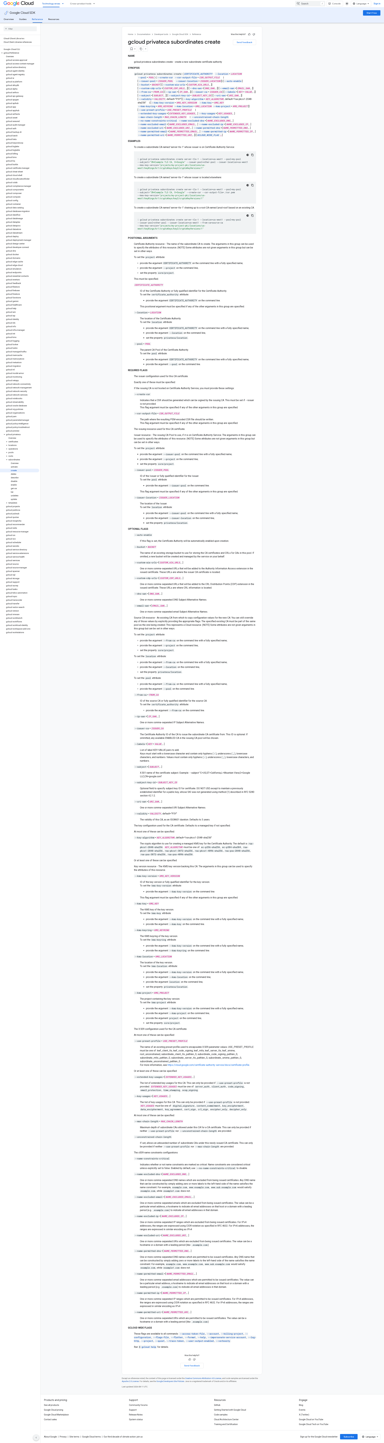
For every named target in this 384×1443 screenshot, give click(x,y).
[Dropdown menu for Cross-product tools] (95, 3)
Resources (53, 19)
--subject (144, 95)
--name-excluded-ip (211, 124)
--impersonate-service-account (227, 1337)
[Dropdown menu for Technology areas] (63, 3)
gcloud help (149, 1347)
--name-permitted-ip (213, 131)
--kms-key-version (163, 102)
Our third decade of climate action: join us (123, 1437)
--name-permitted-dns (207, 127)
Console (336, 3)
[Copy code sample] (252, 155)
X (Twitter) (304, 1414)
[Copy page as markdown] (141, 48)
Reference (37, 19)
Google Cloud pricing (53, 1410)
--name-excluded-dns (191, 120)
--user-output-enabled (200, 1341)
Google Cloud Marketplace (56, 1414)
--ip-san (171, 91)
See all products (51, 1405)
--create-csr (165, 77)
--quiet (159, 1341)
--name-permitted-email (152, 131)
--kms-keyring (146, 106)
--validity (145, 99)
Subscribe (349, 1436)
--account (213, 1333)
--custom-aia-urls (174, 84)
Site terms (74, 1437)
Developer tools (161, 34)
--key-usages (207, 113)
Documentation (143, 34)
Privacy (63, 1437)
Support (133, 1410)
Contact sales (50, 1419)
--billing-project (232, 1333)
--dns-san (196, 88)
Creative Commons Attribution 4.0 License (203, 1378)
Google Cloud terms (91, 1437)
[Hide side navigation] (36, 1438)
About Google (50, 1437)
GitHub (217, 1405)
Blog (301, 1405)
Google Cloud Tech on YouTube (313, 1424)
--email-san (227, 88)
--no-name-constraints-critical (157, 120)
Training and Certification (226, 1424)
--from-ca (145, 91)
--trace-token (175, 1341)
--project (147, 1341)
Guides (23, 19)
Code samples (221, 1414)
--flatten (177, 1337)
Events (302, 1410)
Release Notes (136, 1414)
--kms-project (221, 106)
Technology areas (51, 3)
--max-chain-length (150, 117)
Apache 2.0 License (130, 1381)
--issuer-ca (200, 91)
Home (130, 34)
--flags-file (161, 1337)
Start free (372, 13)
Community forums (138, 1405)
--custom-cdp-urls (150, 88)
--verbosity (223, 1341)
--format (190, 1337)
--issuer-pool (147, 81)
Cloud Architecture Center (226, 1419)
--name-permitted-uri (151, 135)
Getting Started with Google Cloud (230, 1410)
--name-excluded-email (152, 124)
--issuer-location (187, 81)
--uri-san (220, 95)
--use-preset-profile (152, 109)
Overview (9, 19)
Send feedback (244, 42)
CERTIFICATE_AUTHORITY (198, 73)
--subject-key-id (179, 95)
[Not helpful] (254, 34)
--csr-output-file (186, 77)
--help (202, 1337)
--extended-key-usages (152, 113)
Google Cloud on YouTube (311, 1419)
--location (221, 73)
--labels (230, 91)
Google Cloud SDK (22, 13)
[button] (19, 53)
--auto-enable (233, 81)
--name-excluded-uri (150, 127)
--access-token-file (192, 1333)
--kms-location (183, 106)
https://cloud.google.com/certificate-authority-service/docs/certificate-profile (208, 1065)
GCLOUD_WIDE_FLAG (208, 135)
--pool (142, 77)
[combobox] (310, 3)
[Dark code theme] (247, 155)
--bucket (144, 84)
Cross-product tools (80, 3)
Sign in (377, 3)
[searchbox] (20, 28)
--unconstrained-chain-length (210, 117)
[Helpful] (249, 34)
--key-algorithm (193, 99)
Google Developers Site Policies (170, 1381)
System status (136, 1419)
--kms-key (206, 102)
